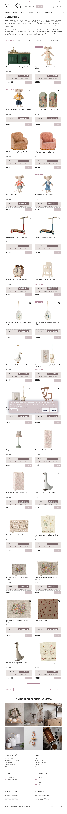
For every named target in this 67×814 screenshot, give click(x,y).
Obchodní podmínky (9, 762)
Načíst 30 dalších (33, 685)
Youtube (39, 784)
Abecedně (38, 40)
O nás (36, 758)
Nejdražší (29, 40)
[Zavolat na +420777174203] (31, 1)
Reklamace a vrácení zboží (11, 760)
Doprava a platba (8, 758)
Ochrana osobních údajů (11, 764)
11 (60, 689)
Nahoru (9, 689)
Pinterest (39, 782)
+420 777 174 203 (11, 779)
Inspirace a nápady (40, 762)
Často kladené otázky (40, 766)
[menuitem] (6, 12)
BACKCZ (23, 75)
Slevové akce (38, 764)
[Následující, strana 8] (56, 689)
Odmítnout (45, 410)
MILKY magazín (39, 760)
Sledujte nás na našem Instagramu (34, 698)
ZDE (20, 406)
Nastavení (13, 409)
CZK (58, 1)
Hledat (39, 6)
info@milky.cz (10, 777)
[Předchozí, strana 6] (50, 689)
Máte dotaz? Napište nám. (11, 766)
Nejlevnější (20, 40)
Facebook (39, 777)
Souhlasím (53, 410)
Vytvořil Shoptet (57, 806)
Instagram (40, 779)
